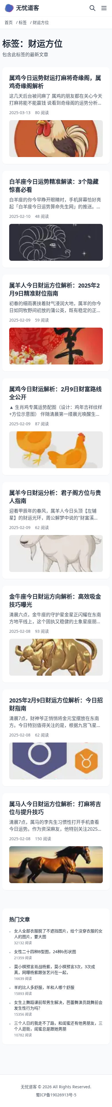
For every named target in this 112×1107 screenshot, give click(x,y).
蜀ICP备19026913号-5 (56, 1094)
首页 (9, 22)
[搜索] (92, 8)
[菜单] (104, 8)
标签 (23, 22)
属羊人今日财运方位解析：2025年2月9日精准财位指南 (54, 289)
